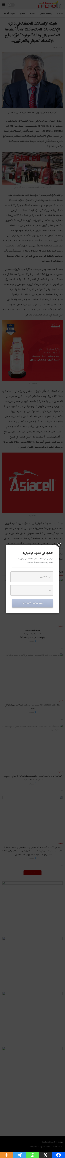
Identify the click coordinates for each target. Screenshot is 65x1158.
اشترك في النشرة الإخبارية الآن (32, 603)
